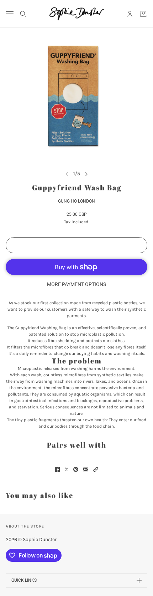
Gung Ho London (76, 201)
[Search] (23, 14)
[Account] (130, 14)
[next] (86, 173)
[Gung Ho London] (77, 14)
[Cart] (143, 14)
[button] (96, 469)
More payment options (76, 284)
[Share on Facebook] (57, 469)
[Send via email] (86, 469)
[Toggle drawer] (10, 13)
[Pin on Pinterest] (76, 469)
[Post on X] (66, 469)
